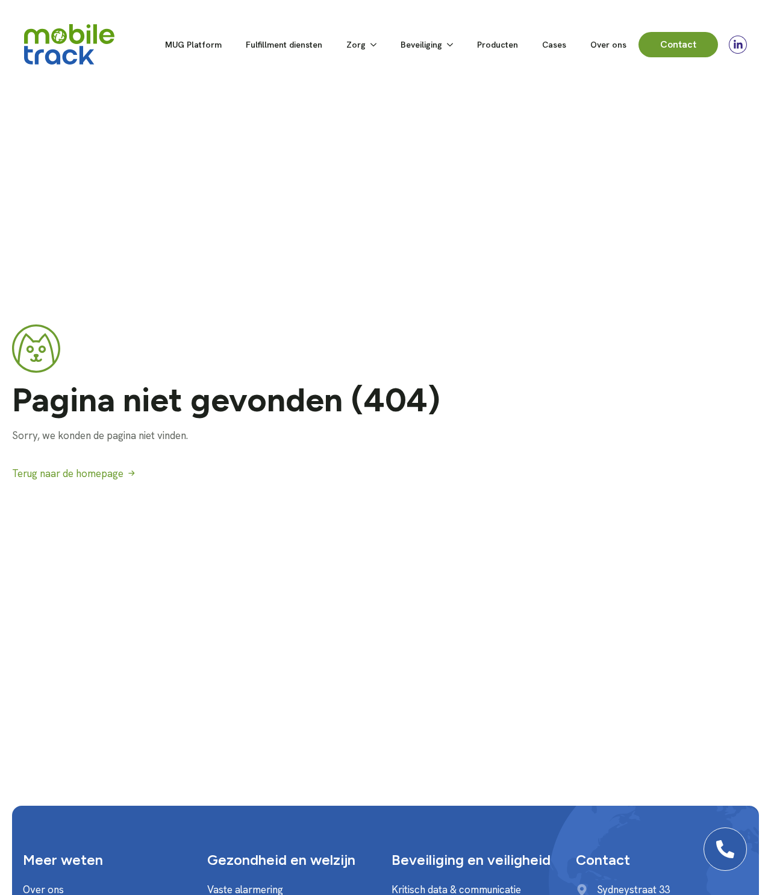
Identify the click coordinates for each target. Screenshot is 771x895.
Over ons (608, 44)
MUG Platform (193, 44)
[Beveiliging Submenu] (453, 44)
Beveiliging (421, 44)
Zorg (356, 44)
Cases (554, 44)
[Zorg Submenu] (377, 44)
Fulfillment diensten (284, 44)
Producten (497, 44)
